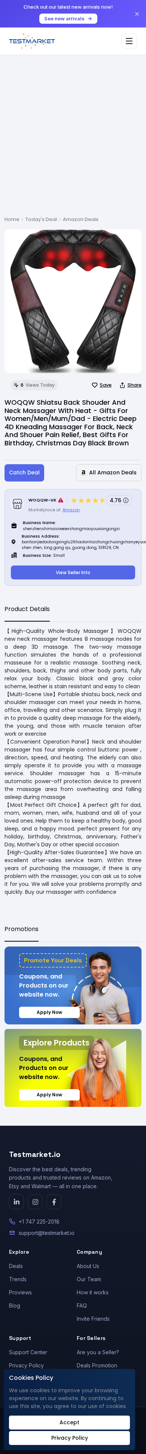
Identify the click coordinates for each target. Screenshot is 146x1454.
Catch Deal (24, 472)
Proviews (20, 1292)
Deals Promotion (97, 1365)
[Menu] (129, 41)
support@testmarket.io (46, 1233)
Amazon (71, 510)
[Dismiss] (137, 14)
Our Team (89, 1279)
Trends (18, 1279)
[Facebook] (53, 1201)
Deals (16, 1266)
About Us (88, 1266)
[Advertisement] (73, 138)
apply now (49, 1012)
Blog (14, 1305)
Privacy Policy (26, 1365)
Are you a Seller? (98, 1352)
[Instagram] (35, 1201)
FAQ (82, 1305)
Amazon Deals (80, 219)
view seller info (73, 572)
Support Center (28, 1352)
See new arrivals (64, 18)
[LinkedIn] (16, 1201)
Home (11, 219)
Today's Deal (41, 219)
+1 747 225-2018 (39, 1221)
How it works (93, 1292)
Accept (69, 1422)
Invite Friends (93, 1318)
